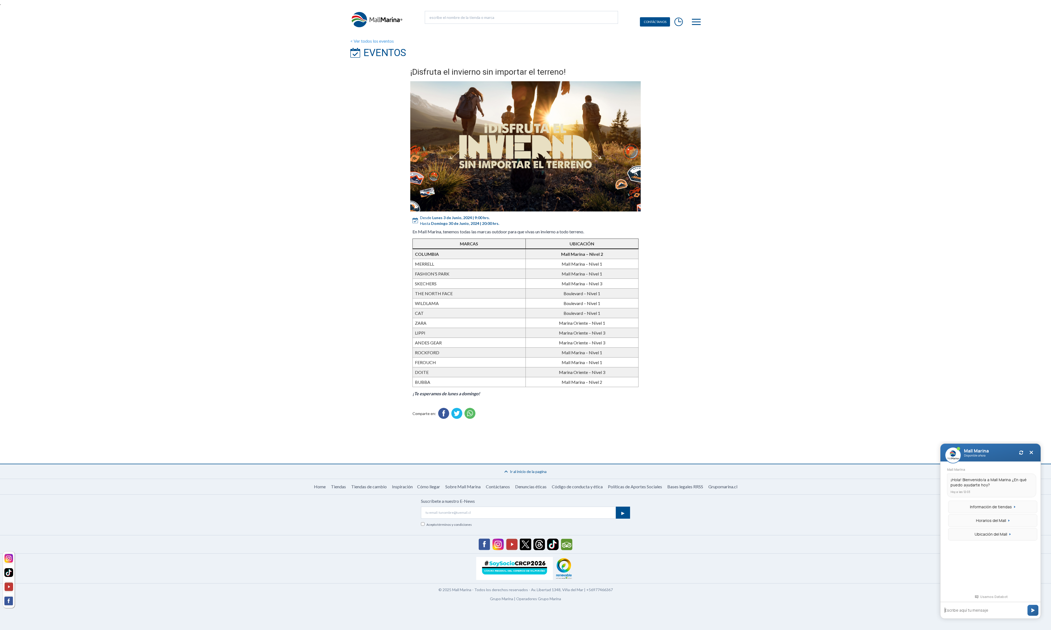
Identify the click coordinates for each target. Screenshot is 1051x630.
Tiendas (338, 486)
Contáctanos (498, 486)
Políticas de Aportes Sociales (635, 486)
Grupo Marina (501, 598)
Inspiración (402, 486)
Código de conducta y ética (577, 486)
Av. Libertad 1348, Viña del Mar (557, 589)
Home (320, 486)
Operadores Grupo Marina (538, 598)
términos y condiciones (454, 524)
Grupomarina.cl (722, 486)
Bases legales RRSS (685, 486)
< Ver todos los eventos (372, 40)
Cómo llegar (428, 486)
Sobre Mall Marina (463, 486)
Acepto (449, 524)
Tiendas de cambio (369, 486)
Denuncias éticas (531, 486)
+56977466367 (599, 589)
